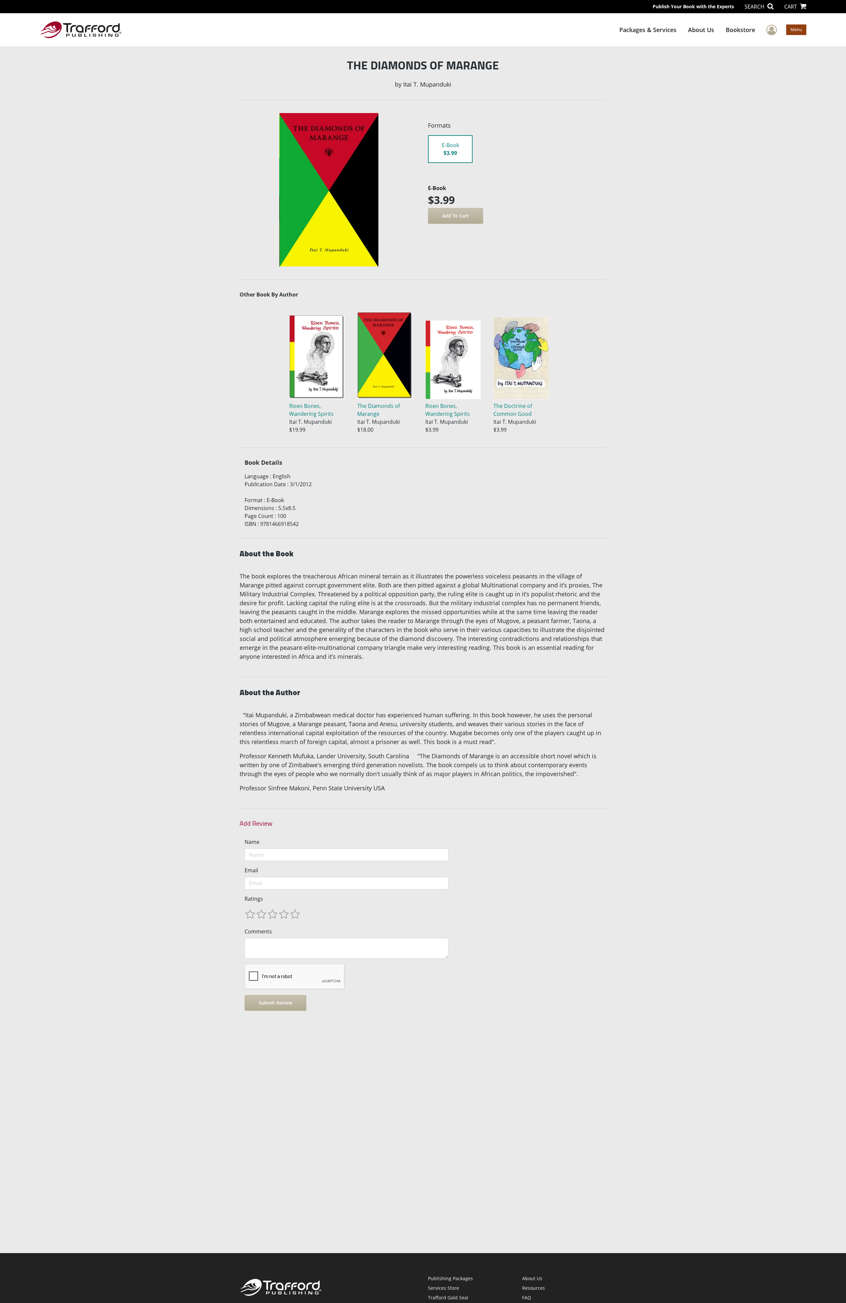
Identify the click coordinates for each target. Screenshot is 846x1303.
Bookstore (740, 30)
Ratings (254, 898)
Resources (533, 1288)
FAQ (526, 1297)
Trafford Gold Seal (448, 1297)
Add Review (256, 823)
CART (791, 6)
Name (252, 842)
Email (251, 870)
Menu (796, 29)
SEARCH (755, 6)
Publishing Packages (450, 1278)
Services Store (443, 1288)
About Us (701, 30)
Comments (258, 931)
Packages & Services (647, 30)
